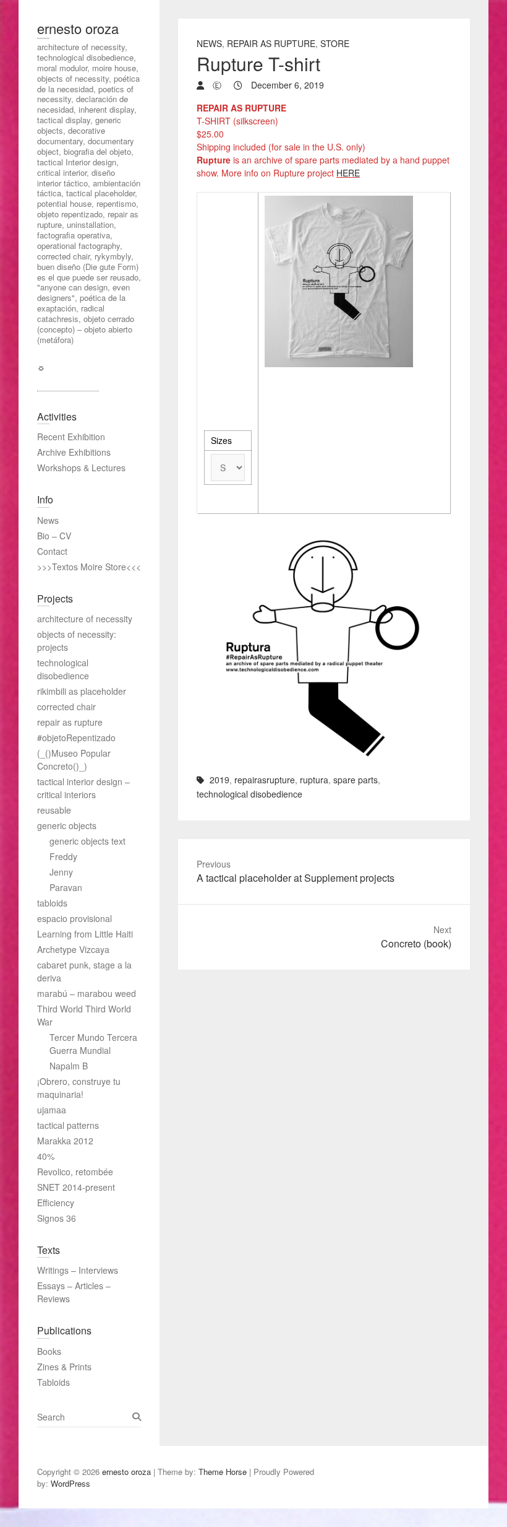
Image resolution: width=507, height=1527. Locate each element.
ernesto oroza (78, 28)
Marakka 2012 (65, 1140)
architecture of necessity (84, 618)
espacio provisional (74, 918)
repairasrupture (264, 779)
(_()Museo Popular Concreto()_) (74, 759)
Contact (52, 551)
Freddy (63, 856)
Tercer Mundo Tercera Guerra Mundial (93, 1043)
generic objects (66, 825)
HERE (348, 173)
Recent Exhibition (71, 436)
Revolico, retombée (75, 1171)
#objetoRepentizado (76, 737)
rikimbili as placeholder (81, 691)
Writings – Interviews (77, 1270)
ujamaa (51, 1109)
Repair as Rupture (271, 43)
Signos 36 (56, 1218)
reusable (54, 810)
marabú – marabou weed (86, 993)
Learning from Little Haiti (85, 934)
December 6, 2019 (286, 85)
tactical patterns (68, 1125)
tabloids (52, 903)
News (209, 43)
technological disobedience (249, 794)
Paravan (65, 887)
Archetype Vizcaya (73, 949)
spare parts (355, 779)
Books (49, 1351)
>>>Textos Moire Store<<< (89, 566)
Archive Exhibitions (74, 452)
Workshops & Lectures (81, 467)
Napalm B (68, 1065)
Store (334, 43)
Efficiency (55, 1202)
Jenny (61, 872)
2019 (219, 779)
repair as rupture (70, 722)
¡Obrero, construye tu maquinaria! (79, 1087)
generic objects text (87, 841)
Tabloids (53, 1382)
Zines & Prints (64, 1366)
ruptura (314, 779)
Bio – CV (54, 535)
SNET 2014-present (76, 1187)
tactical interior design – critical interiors (83, 788)
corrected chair (66, 706)
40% (45, 1156)
